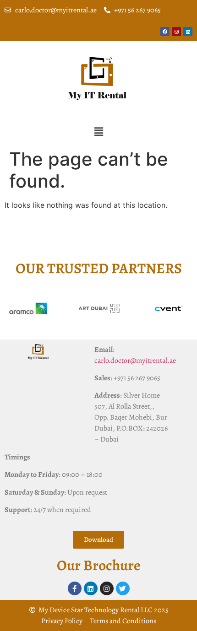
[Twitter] (123, 588)
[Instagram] (176, 31)
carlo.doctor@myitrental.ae (135, 361)
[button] (98, 131)
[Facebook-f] (75, 588)
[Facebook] (165, 31)
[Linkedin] (187, 31)
